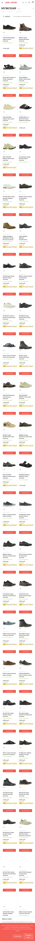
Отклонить (17, 936)
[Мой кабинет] (29, 2)
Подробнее (9, 55)
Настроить (6, 936)
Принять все (28, 936)
